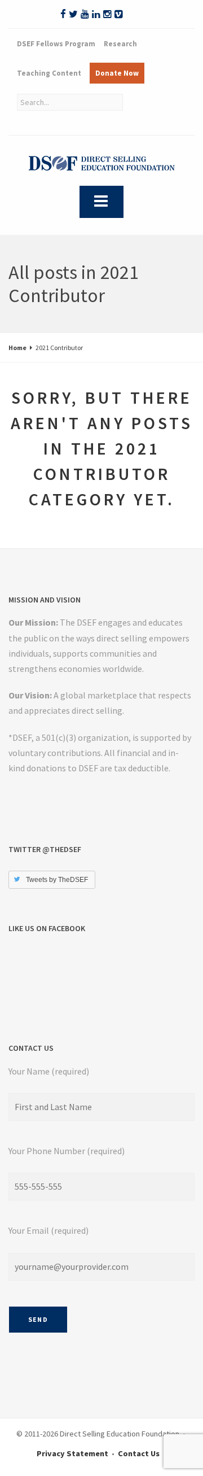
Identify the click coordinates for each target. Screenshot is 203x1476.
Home (17, 347)
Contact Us (139, 1453)
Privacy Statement (72, 1453)
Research (120, 44)
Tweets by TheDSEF (57, 880)
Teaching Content (49, 73)
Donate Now (117, 73)
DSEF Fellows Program (56, 44)
